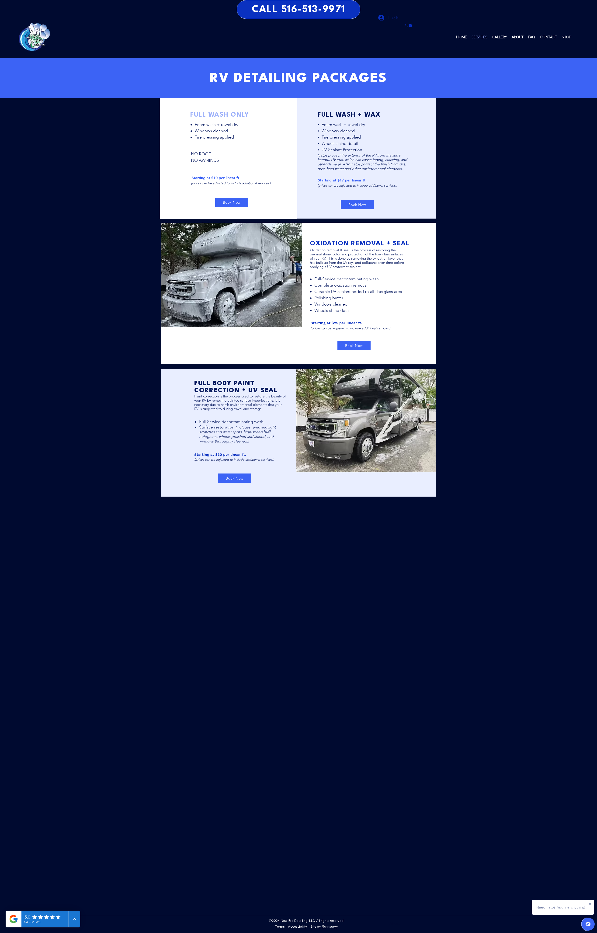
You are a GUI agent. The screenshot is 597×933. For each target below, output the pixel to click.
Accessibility (297, 926)
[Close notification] (590, 904)
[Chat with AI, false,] (588, 924)
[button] (409, 25)
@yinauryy (330, 926)
